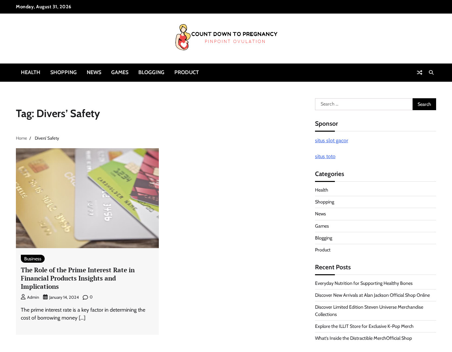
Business (32, 259)
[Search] (431, 72)
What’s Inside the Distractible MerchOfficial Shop (363, 338)
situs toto (325, 156)
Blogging (151, 72)
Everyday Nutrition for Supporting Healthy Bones (364, 283)
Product (186, 72)
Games (119, 72)
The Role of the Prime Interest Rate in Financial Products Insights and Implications (78, 278)
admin (33, 297)
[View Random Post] (420, 72)
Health (30, 72)
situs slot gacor (331, 140)
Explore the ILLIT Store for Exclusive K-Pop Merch (364, 326)
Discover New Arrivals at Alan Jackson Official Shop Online (372, 295)
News (94, 72)
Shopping (63, 72)
